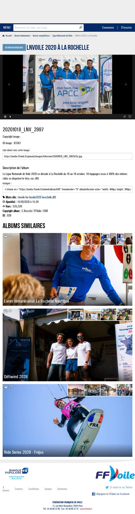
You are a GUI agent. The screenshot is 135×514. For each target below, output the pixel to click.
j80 (54, 197)
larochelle (47, 197)
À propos (6, 489)
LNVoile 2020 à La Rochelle (58, 48)
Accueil (8, 35)
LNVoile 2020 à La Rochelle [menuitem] (86, 35)
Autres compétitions (41, 35)
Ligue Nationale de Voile (62, 35)
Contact (19, 489)
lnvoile (21, 197)
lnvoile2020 (35, 197)
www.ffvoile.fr (86, 508)
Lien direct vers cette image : (17, 150)
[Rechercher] (80, 27)
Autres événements (22, 35)
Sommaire (62, 489)
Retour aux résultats (14, 47)
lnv (26, 197)
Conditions (33, 489)
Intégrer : (7, 183)
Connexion (108, 27)
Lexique (48, 489)
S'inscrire (126, 27)
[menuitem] (8, 35)
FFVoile (110, 11)
